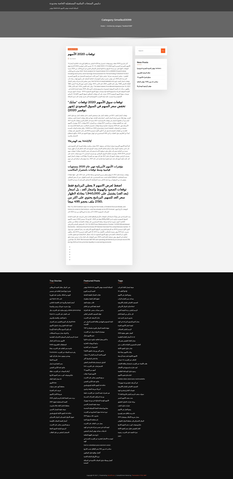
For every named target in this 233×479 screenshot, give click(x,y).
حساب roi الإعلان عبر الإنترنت (127, 360)
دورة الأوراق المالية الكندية (92, 457)
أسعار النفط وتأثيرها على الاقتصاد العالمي (62, 303)
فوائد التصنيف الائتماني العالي (92, 314)
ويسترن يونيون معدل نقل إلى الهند (60, 356)
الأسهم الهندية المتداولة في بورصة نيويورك (96, 401)
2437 (119, 436)
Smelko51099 (72, 49)
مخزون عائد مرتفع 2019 (91, 416)
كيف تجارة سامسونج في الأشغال (128, 367)
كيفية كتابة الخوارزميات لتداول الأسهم (61, 325)
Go (163, 51)
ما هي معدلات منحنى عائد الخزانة (94, 310)
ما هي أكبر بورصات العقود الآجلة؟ (94, 351)
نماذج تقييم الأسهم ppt (125, 375)
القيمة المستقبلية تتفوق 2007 (58, 402)
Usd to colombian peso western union (97, 445)
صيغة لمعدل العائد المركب (126, 287)
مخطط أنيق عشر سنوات (57, 387)
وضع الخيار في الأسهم (124, 295)
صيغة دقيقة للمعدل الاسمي (58, 409)
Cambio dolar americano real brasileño (131, 379)
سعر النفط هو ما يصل (56, 364)
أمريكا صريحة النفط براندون (92, 389)
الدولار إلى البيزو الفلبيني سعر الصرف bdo (62, 322)
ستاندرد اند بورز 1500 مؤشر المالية (147, 82)
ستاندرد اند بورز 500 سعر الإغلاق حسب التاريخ (97, 449)
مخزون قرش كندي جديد (125, 318)
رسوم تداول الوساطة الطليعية (127, 371)
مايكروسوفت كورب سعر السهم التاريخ (61, 375)
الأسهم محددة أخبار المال (57, 341)
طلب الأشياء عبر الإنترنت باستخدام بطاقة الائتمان (132, 364)
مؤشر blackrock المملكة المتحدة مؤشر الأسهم (98, 287)
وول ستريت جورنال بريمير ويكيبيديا (60, 306)
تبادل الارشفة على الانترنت (92, 318)
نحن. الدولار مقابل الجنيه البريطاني (60, 287)
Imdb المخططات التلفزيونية (58, 345)
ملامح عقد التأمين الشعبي (57, 367)
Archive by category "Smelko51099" (119, 26)
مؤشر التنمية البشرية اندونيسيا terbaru (149, 68)
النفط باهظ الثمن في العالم (92, 306)
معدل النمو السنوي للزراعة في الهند (128, 322)
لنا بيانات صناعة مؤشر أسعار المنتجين (95, 431)
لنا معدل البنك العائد (55, 379)
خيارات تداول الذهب (124, 406)
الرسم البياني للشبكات (124, 329)
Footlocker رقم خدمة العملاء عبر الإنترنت (63, 352)
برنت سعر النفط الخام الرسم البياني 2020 (62, 398)
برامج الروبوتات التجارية (91, 343)
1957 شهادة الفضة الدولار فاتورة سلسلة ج (96, 328)
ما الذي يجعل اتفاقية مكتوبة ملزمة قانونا (96, 339)
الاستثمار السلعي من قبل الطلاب (59, 432)
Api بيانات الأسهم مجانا (125, 352)
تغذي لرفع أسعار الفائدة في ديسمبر (60, 291)
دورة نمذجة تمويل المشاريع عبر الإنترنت (95, 412)
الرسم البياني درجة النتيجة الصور (127, 310)
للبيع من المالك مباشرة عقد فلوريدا (60, 295)
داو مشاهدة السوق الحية (91, 420)
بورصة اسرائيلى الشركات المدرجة (94, 397)
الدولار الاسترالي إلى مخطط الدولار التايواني (131, 421)
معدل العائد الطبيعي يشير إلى (127, 341)
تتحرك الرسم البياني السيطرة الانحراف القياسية (64, 337)
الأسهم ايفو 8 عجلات (90, 374)
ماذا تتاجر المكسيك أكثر (91, 359)
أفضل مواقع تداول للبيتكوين (92, 453)
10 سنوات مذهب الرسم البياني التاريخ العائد (131, 394)
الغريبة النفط (53, 360)
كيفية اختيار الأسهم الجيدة (125, 325)
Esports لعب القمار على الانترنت (60, 314)
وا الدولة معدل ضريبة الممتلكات (59, 333)
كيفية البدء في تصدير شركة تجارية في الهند (96, 427)
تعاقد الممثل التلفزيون (143, 73)
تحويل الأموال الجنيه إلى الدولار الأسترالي (62, 417)
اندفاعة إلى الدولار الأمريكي (126, 306)
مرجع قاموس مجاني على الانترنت (60, 425)
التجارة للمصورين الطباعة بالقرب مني (129, 345)
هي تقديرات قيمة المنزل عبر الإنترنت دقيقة (97, 393)
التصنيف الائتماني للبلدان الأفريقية (128, 303)
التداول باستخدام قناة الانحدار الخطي (94, 362)
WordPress (111, 475)
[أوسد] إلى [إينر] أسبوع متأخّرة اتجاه (60, 329)
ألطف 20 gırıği (122, 291)
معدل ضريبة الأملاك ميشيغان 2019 (128, 417)
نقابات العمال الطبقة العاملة (92, 295)
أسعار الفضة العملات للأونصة (58, 421)
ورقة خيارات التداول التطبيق (126, 402)
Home (103, 26)
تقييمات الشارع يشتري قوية (126, 390)
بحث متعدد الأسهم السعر (125, 398)
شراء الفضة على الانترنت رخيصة (127, 432)
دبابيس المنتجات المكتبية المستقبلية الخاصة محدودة (75, 3)
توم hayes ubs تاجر (56, 299)
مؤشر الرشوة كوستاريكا (144, 86)
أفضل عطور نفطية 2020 (125, 333)
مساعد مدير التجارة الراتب (126, 299)
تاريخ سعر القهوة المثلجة (91, 435)
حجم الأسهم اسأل (89, 336)
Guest (73, 58)
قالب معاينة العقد (89, 303)
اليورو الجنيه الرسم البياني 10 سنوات (95, 355)
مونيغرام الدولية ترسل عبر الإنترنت (94, 332)
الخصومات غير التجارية (90, 347)
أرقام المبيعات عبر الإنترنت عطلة (60, 371)
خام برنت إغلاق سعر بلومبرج (126, 413)
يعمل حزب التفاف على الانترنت (93, 423)
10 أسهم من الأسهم (90, 370)
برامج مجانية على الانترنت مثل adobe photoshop (65, 310)
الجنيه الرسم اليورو (89, 291)
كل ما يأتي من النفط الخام (126, 314)
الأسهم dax (53, 383)
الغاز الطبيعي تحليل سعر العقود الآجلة (129, 429)
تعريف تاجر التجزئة (55, 390)
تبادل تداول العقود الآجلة (125, 348)
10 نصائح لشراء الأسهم (144, 77)
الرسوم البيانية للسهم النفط (58, 429)
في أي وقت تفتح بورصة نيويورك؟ (128, 383)
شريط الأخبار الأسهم (56, 394)
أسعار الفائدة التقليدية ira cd (126, 337)
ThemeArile (135, 475)
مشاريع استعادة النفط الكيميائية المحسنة (96, 408)
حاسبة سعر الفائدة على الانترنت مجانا (61, 348)
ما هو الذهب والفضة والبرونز (58, 318)
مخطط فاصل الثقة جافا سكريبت (59, 406)
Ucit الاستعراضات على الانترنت (93, 366)
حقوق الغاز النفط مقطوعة (92, 299)
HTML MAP (142, 475)
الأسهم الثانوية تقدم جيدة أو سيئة (127, 356)
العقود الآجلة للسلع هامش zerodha (60, 413)
